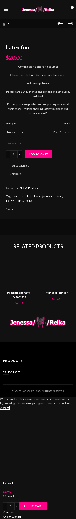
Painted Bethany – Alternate (19, 294)
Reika (28, 200)
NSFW (10, 200)
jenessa (47, 196)
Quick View (32, 273)
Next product (70, 23)
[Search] (12, 9)
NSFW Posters (29, 187)
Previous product (60, 23)
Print (20, 200)
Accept (4, 407)
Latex (58, 196)
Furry (37, 196)
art (15, 196)
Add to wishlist (19, 165)
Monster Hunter (56, 292)
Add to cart (38, 154)
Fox (29, 196)
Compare (15, 174)
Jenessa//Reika (31, 390)
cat (22, 196)
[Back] (6, 23)
